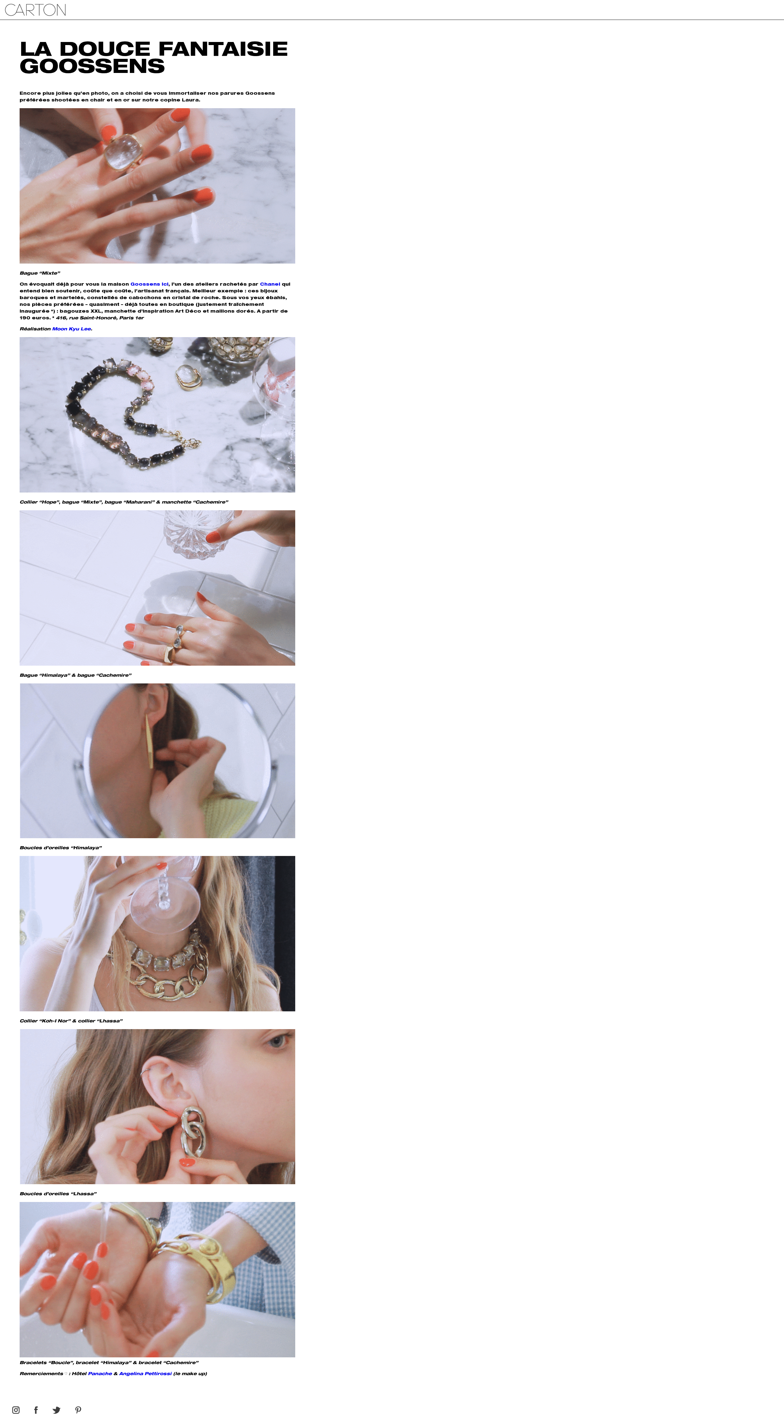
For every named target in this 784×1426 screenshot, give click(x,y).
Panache (100, 1374)
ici (165, 285)
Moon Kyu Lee (71, 329)
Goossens (145, 285)
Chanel (270, 285)
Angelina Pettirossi (145, 1374)
